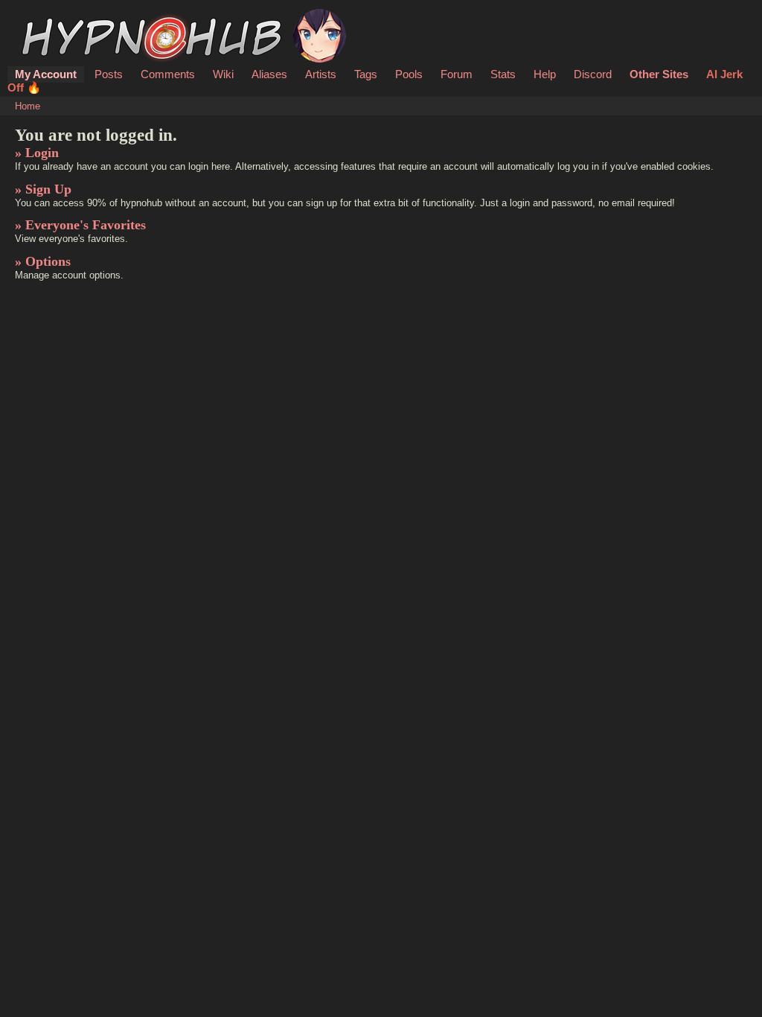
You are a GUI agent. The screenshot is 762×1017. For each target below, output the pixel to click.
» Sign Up (43, 189)
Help (545, 74)
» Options (43, 261)
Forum (457, 74)
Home (27, 106)
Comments (168, 74)
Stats (503, 74)
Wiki (223, 74)
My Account (46, 74)
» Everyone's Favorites (80, 224)
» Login (37, 152)
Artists (320, 74)
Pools (409, 74)
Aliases (269, 74)
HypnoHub (56, 17)
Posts (109, 74)
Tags (365, 74)
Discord (593, 74)
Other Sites (659, 74)
